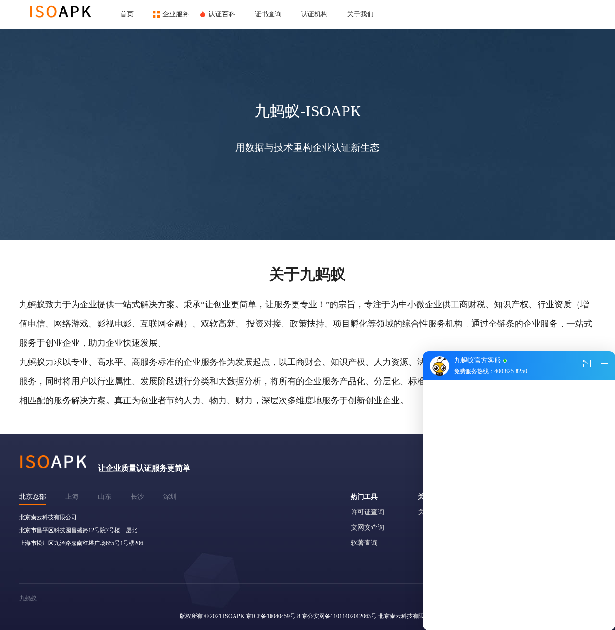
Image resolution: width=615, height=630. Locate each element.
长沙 (137, 496)
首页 (127, 14)
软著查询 (364, 542)
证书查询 (268, 14)
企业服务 (175, 14)
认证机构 (314, 14)
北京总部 (32, 496)
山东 (104, 496)
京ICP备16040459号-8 (273, 616)
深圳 (170, 496)
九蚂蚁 (28, 598)
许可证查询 (367, 512)
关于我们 (360, 14)
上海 (72, 496)
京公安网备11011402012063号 (339, 616)
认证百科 (222, 14)
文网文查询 (367, 527)
